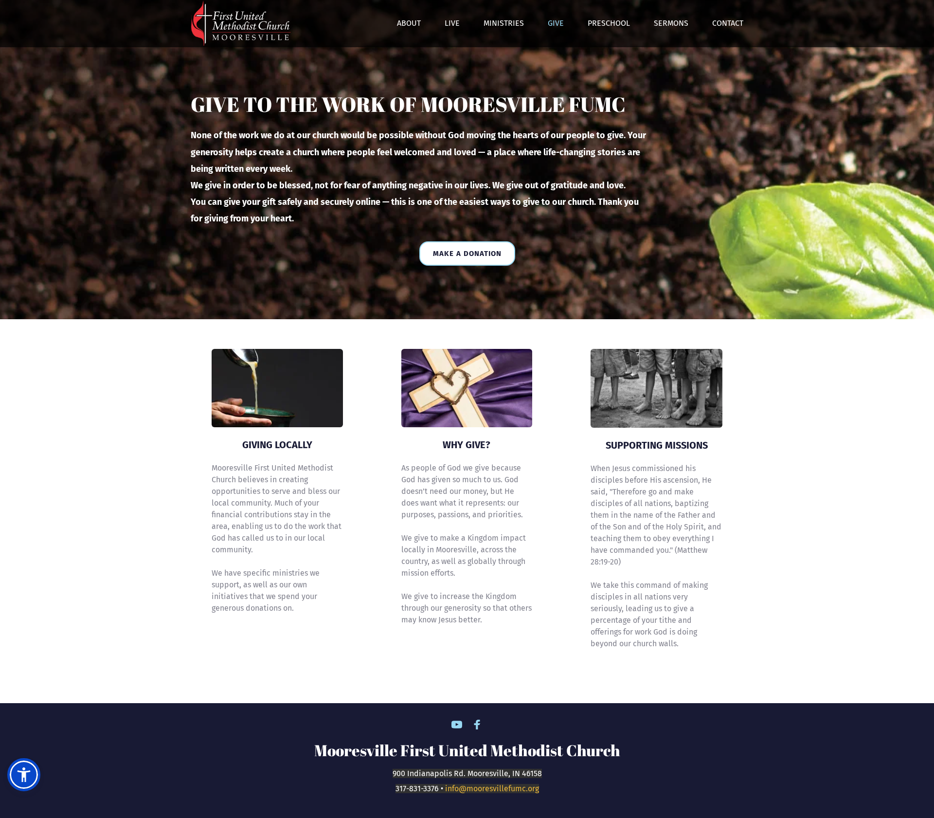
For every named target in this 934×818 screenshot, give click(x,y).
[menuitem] (409, 23)
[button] (24, 775)
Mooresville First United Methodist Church (467, 750)
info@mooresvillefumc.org (492, 788)
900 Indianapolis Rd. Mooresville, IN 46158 (467, 773)
